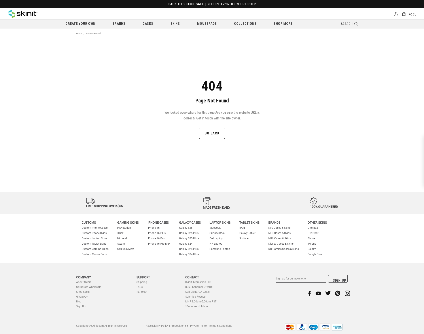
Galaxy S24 (186, 243)
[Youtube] (318, 293)
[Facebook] (309, 293)
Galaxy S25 (186, 227)
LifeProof (313, 233)
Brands (274, 222)
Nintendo (122, 238)
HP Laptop (216, 243)
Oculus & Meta (125, 249)
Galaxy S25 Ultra (189, 238)
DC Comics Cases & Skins (283, 249)
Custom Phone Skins (94, 233)
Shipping (141, 282)
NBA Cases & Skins (279, 238)
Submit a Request (195, 296)
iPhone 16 (154, 227)
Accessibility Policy (157, 325)
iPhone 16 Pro (156, 238)
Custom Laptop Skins (94, 238)
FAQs (139, 287)
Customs (89, 222)
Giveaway (82, 296)
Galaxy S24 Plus (189, 249)
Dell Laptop (216, 238)
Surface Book (217, 233)
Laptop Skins (220, 222)
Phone (311, 238)
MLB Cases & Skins (279, 233)
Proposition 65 (179, 325)
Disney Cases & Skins (280, 243)
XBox (120, 233)
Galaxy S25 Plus (189, 233)
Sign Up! (81, 306)
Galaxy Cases (190, 222)
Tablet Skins (249, 222)
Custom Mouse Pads (94, 254)
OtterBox (313, 227)
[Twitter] (328, 293)
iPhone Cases (158, 222)
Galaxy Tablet (247, 233)
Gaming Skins (128, 222)
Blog (78, 301)
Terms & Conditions (220, 325)
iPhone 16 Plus (157, 233)
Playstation (124, 227)
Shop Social (83, 291)
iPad (242, 227)
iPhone (312, 243)
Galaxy (312, 249)
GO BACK (212, 133)
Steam (121, 243)
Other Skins (317, 222)
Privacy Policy (198, 325)
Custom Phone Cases (95, 227)
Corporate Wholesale (88, 287)
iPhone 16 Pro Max (159, 243)
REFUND (141, 291)
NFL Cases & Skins (279, 227)
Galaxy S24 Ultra (189, 254)
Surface (243, 238)
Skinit (23, 14)
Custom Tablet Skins (94, 243)
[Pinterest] (337, 293)
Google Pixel (315, 254)
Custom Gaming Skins (95, 249)
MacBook (215, 227)
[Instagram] (347, 293)
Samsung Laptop (220, 249)
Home (79, 33)
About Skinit (83, 282)
